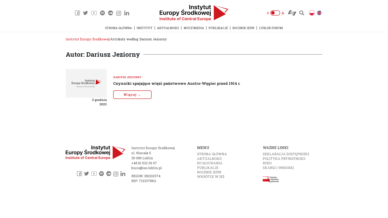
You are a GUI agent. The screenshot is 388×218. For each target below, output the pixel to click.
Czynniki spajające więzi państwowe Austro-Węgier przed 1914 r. (176, 83)
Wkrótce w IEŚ (210, 176)
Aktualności (168, 28)
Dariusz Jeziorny (127, 77)
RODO (267, 163)
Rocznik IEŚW (243, 28)
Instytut (145, 28)
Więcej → (132, 94)
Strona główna (118, 28)
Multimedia (194, 28)
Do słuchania (209, 163)
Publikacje (218, 28)
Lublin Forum (271, 28)
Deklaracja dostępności (286, 154)
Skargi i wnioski (278, 168)
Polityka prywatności (284, 158)
